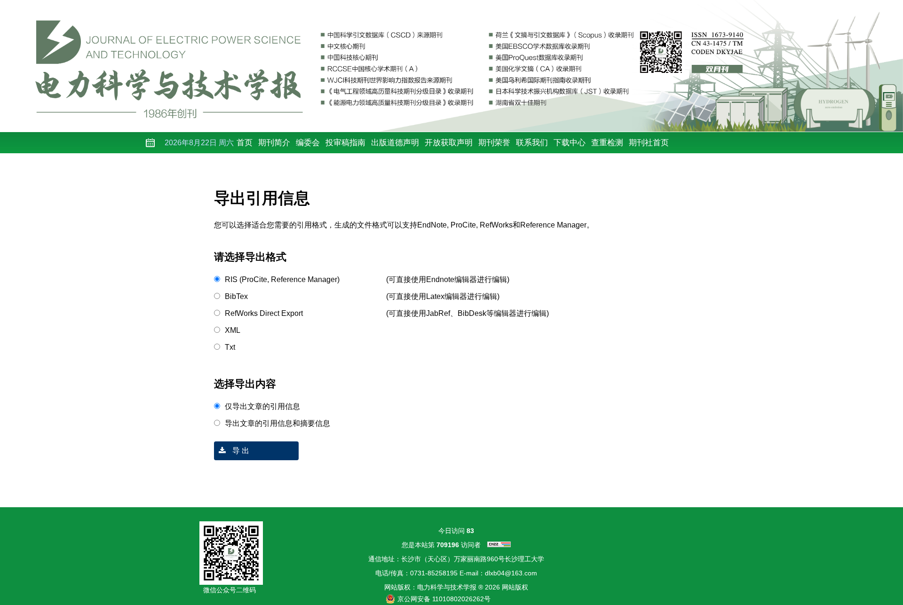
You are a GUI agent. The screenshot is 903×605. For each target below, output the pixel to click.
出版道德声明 (395, 142)
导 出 (239, 451)
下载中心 (570, 142)
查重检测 (607, 142)
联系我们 (532, 142)
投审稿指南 (345, 142)
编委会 (308, 142)
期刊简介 (274, 142)
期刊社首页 (649, 142)
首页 (245, 142)
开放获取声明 (449, 142)
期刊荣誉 (494, 142)
